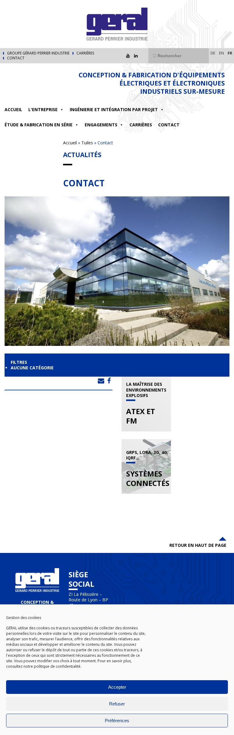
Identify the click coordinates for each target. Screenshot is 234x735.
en (221, 53)
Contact (15, 58)
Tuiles (87, 143)
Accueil (13, 109)
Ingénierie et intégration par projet (114, 109)
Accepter (117, 687)
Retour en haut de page (197, 545)
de (213, 53)
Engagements (101, 125)
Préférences (117, 720)
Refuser (117, 703)
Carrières (85, 53)
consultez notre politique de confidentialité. (43, 666)
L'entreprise (43, 109)
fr (230, 53)
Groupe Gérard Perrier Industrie (38, 53)
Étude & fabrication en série (39, 125)
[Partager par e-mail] (101, 380)
